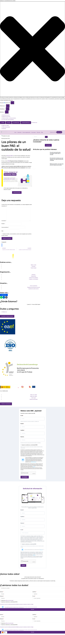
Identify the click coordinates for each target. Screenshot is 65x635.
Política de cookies (5, 125)
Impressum (4, 128)
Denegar (8, 122)
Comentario (4, 220)
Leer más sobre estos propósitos (8, 119)
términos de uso (22, 607)
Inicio (15, 132)
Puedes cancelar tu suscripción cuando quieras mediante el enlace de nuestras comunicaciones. (31, 447)
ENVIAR (23, 565)
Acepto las (7, 600)
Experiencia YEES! (53, 132)
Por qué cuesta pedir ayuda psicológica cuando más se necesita (55, 153)
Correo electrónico (5, 227)
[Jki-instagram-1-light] (6, 297)
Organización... (5, 272)
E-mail (22, 415)
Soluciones (19, 132)
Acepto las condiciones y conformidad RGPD (9, 624)
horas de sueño (10, 155)
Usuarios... (4, 283)
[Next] (62, 168)
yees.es (34, 466)
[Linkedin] (4, 297)
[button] (32, 49)
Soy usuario (33, 132)
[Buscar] (46, 137)
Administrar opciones (6, 115)
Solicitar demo (59, 132)
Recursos (38, 132)
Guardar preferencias (26, 122)
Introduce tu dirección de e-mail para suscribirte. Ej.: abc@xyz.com (30, 421)
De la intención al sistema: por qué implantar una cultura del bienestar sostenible (56, 159)
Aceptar (2, 122)
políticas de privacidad (9, 600)
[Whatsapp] (63, 132)
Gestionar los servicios (6, 116)
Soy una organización (26, 132)
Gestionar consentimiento (6, 403)
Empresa (22, 436)
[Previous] (34, 168)
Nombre (3, 223)
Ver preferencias (16, 122)
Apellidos (22, 430)
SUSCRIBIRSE (24, 477)
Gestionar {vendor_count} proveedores (9, 118)
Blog (42, 132)
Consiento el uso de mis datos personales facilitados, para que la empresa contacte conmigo (32, 546)
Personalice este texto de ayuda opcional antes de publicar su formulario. (31, 442)
